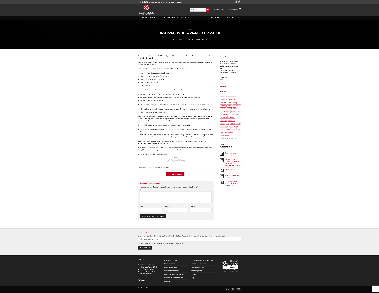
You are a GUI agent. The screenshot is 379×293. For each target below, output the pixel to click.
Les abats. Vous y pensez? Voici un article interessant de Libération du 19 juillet (233, 162)
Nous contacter (143, 276)
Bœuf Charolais (154, 18)
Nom (142, 206)
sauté (238, 123)
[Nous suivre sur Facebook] (236, 1)
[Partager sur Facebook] (168, 160)
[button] (219, 10)
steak (231, 126)
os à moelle (231, 120)
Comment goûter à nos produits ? (202, 260)
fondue (233, 111)
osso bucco (224, 120)
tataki (236, 126)
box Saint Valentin (226, 102)
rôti (228, 123)
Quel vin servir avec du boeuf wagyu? (232, 154)
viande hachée (225, 135)
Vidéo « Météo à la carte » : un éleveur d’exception (231, 183)
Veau (174, 18)
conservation (166, 167)
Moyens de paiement (171, 271)
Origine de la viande (197, 267)
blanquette (224, 99)
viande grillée (229, 132)
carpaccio (223, 105)
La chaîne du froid (170, 264)
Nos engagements (197, 271)
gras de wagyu (225, 114)
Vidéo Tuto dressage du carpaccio (233, 176)
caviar (229, 105)
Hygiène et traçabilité (171, 260)
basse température (231, 97)
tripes (238, 129)
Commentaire (144, 190)
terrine (222, 129)
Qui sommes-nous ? (233, 18)
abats (222, 97)
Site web (192, 206)
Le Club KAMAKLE (183, 18)
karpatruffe (224, 117)
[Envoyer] (208, 10)
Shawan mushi (230, 169)
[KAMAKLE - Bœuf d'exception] (154, 10)
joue (236, 114)
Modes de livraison (170, 267)
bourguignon (231, 99)
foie (228, 111)
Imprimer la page (174, 174)
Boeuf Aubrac (166, 18)
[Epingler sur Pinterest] (179, 160)
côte (234, 108)
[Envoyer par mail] (176, 160)
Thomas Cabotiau (201, 40)
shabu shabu (224, 126)
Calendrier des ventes (217, 18)
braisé (234, 102)
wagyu (236, 138)
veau (222, 132)
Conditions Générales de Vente (174, 274)
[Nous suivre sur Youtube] (239, 1)
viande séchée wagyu (227, 138)
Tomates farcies (230, 129)
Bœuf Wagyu (142, 18)
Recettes (223, 86)
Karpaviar (231, 117)
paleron (223, 123)
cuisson (229, 108)
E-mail (167, 206)
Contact (167, 281)
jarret (232, 114)
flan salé (223, 111)
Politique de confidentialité (173, 278)
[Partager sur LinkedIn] (183, 160)
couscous (223, 108)
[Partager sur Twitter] (172, 160)
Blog (189, 29)
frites (238, 111)
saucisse (232, 123)
